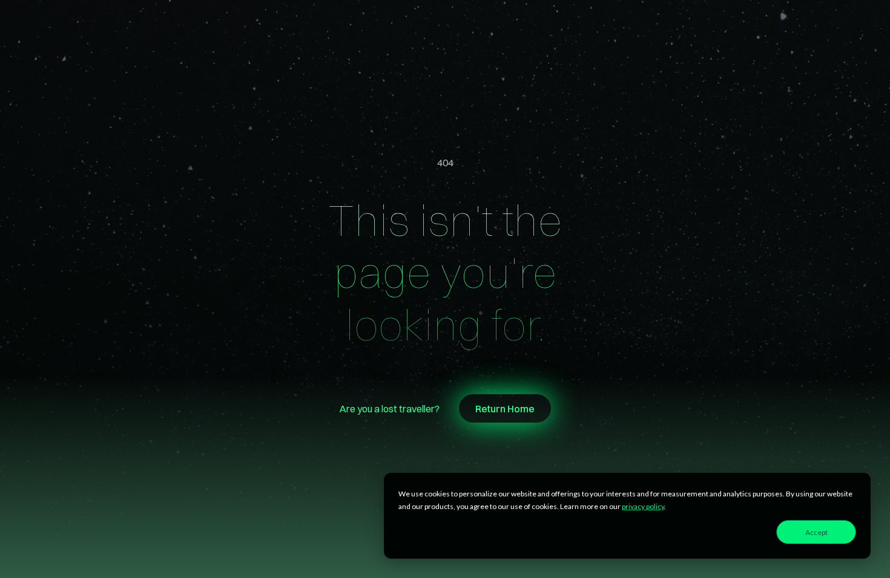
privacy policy (643, 506)
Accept (816, 532)
